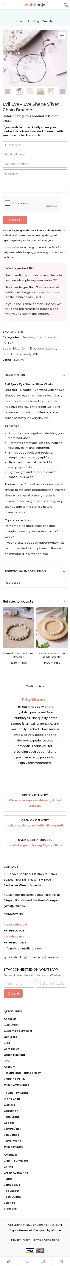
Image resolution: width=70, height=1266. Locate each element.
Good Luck (10, 354)
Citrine (8, 1166)
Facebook (15, 957)
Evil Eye (8, 343)
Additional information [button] (25, 571)
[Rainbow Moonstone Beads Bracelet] (52, 627)
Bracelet (48, 21)
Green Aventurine (16, 1172)
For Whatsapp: (14, 936)
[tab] (35, 375)
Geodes (9, 1122)
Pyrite (8, 1178)
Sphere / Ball (12, 1128)
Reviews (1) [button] (13, 582)
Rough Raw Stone (16, 1093)
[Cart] (61, 1261)
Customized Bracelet (18, 1031)
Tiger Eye (10, 1208)
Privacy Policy (20, 1239)
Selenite (9, 1202)
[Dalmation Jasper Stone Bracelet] (18, 627)
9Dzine (56, 1230)
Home (20, 21)
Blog (7, 1043)
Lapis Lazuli (12, 1184)
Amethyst (10, 1154)
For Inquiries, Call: (16, 924)
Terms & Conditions (45, 1239)
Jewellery (33, 21)
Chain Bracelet (45, 337)
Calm (24, 348)
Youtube (34, 957)
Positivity (25, 354)
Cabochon (11, 1111)
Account (9, 1067)
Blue (16, 348)
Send (15, 993)
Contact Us (11, 1049)
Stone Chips (12, 1099)
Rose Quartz (12, 1196)
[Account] (43, 1261)
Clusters (9, 1105)
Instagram (54, 957)
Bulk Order (11, 1025)
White (37, 354)
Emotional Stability (43, 348)
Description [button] (15, 375)
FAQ (7, 1061)
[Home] (8, 1261)
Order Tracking (14, 1055)
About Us (10, 1019)
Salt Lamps (11, 1134)
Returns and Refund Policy (22, 1072)
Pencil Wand (12, 1140)
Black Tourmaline (16, 1160)
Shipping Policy (14, 1078)
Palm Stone (12, 1116)
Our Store (10, 1037)
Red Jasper (11, 1190)
